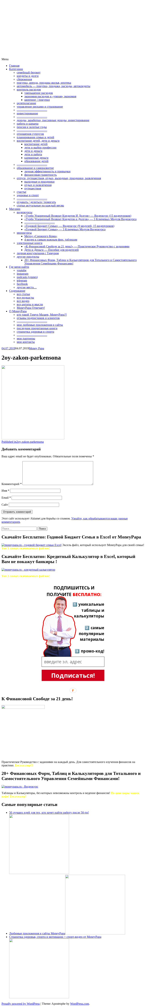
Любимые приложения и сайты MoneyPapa (37, 933)
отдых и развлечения (38, 185)
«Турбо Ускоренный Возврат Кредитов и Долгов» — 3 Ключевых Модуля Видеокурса (80, 219)
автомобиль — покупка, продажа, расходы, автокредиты (53, 86)
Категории (16, 69)
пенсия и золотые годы (32, 127)
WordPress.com (79, 1003)
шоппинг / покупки (37, 99)
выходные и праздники (39, 181)
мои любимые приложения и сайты (40, 324)
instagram (22, 273)
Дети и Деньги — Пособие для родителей (51, 249)
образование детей (36, 161)
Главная (14, 65)
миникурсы (24, 232)
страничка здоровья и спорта (35, 331)
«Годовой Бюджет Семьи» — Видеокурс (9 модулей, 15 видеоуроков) (69, 226)
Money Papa (36, 348)
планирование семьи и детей (35, 137)
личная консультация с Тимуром (38, 253)
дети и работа (33, 154)
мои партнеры (26, 338)
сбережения (24, 79)
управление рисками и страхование (40, 106)
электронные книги (29, 243)
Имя (5, 490)
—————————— (32, 110)
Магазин (14, 208)
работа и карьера (27, 123)
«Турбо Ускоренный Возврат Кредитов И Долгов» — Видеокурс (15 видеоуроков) (77, 215)
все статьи (23, 294)
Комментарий (12, 484)
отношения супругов (30, 133)
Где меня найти (19, 266)
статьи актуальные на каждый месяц (40, 205)
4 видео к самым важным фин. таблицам (50, 239)
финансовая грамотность (40, 174)
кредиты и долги (28, 75)
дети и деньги (33, 151)
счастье (21, 191)
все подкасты (25, 297)
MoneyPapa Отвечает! (31, 307)
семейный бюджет (28, 72)
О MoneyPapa (18, 311)
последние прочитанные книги (37, 328)
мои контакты (26, 341)
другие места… (27, 287)
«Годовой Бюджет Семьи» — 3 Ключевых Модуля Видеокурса (65, 229)
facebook (22, 284)
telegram (22, 280)
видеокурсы (24, 212)
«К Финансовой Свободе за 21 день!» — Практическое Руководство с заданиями (76, 246)
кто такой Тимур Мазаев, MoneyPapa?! (42, 314)
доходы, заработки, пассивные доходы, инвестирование (53, 120)
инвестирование (27, 113)
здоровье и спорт (28, 195)
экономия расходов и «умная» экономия (50, 96)
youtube (21, 270)
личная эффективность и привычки (47, 171)
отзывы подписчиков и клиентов (38, 318)
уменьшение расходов (38, 93)
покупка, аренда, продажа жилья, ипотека (44, 82)
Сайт (5, 504)
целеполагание (26, 103)
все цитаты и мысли (30, 304)
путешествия (32, 188)
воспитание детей (36, 144)
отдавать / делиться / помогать (36, 202)
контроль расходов (29, 89)
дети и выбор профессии (40, 147)
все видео (23, 301)
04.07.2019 (8, 348)
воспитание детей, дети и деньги (38, 140)
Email (6, 497)
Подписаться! (73, 675)
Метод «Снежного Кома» (40, 236)
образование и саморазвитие (35, 168)
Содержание (17, 290)
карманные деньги (36, 157)
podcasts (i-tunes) (27, 277)
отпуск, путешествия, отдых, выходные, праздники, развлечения (59, 178)
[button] (74, 591)
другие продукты (28, 256)
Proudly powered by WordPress (21, 1003)
